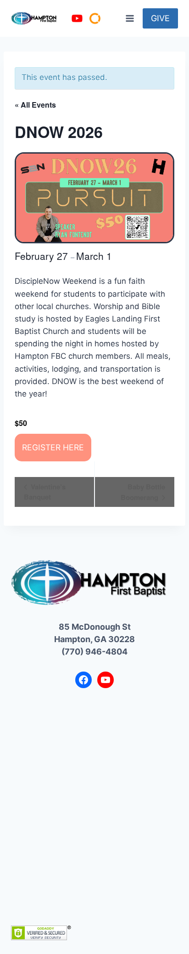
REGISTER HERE (53, 447)
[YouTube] (77, 18)
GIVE (160, 18)
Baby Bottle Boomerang (143, 492)
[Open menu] (129, 18)
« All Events (35, 104)
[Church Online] (95, 18)
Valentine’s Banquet (45, 492)
